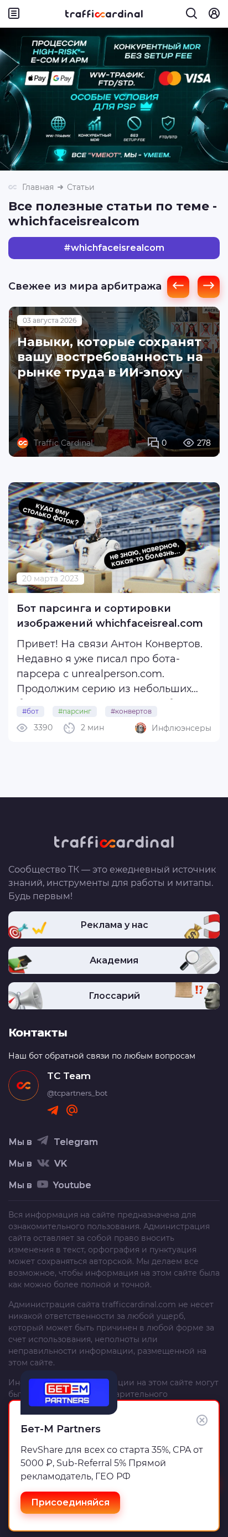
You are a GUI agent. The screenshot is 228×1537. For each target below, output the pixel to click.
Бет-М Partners (60, 1429)
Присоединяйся (70, 1502)
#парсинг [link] (74, 711)
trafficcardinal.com (139, 1304)
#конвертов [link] (131, 711)
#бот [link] (30, 711)
